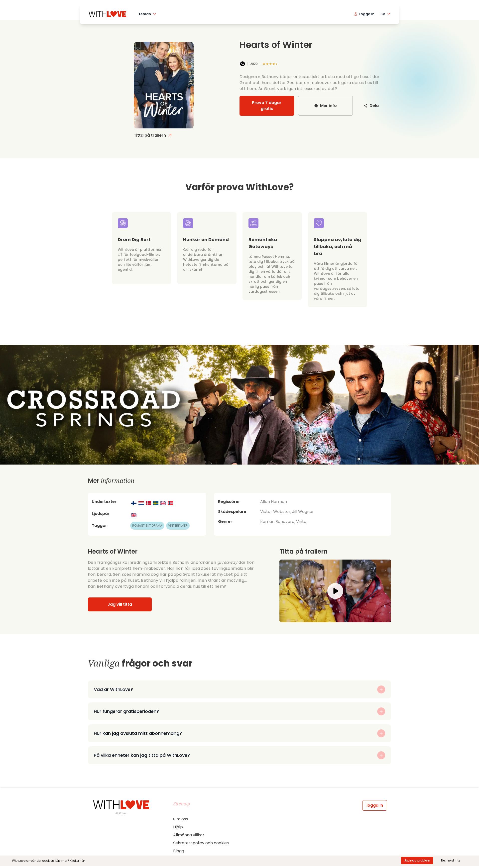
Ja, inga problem (417, 860)
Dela (374, 105)
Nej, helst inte (450, 860)
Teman (144, 13)
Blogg (178, 851)
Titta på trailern (150, 135)
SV (382, 13)
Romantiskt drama (147, 525)
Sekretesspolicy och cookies (201, 843)
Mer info (328, 105)
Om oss (180, 819)
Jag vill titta (120, 604)
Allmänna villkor (188, 835)
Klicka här (77, 861)
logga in (374, 805)
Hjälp (178, 827)
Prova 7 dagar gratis (266, 105)
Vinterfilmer (178, 525)
